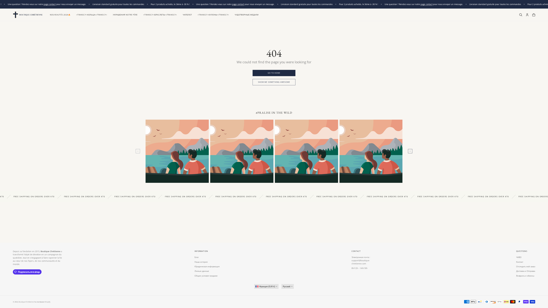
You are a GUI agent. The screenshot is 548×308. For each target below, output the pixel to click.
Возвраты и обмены (525, 275)
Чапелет (187, 15)
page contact (38, 4)
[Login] (527, 14)
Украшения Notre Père (125, 15)
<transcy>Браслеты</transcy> (160, 15)
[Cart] (533, 14)
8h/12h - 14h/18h (359, 268)
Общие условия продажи (206, 275)
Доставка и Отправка (525, 271)
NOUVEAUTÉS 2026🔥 (60, 15)
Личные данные (202, 271)
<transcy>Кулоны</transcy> (213, 15)
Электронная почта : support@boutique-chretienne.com (360, 260)
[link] (274, 73)
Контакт (519, 262)
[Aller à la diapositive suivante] (410, 151)
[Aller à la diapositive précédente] (138, 151)
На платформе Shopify (42, 302)
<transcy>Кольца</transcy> (91, 15)
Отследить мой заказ (525, 266)
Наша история (201, 262)
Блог (197, 257)
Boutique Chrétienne (26, 302)
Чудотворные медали (247, 15)
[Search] (520, 14)
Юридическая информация (207, 266)
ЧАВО (518, 257)
